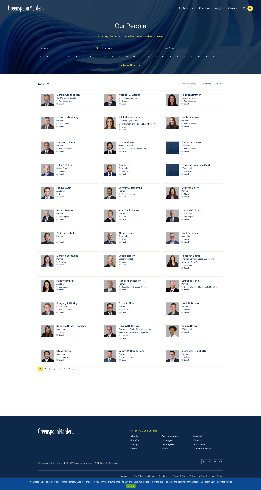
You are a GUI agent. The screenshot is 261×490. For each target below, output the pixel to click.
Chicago (134, 444)
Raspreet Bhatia (190, 255)
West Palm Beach (202, 448)
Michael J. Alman (66, 142)
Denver (62, 194)
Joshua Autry (64, 187)
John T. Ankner (65, 165)
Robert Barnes (64, 210)
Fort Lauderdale (65, 101)
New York (125, 171)
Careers (232, 8)
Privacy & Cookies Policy (184, 476)
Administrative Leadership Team (144, 36)
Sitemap (151, 476)
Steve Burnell (64, 350)
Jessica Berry (127, 255)
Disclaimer (164, 476)
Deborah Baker (190, 187)
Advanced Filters (129, 65)
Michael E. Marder (129, 94)
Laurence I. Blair (191, 280)
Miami (124, 127)
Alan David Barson (129, 210)
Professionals (187, 8)
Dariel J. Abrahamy (67, 117)
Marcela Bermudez (67, 255)
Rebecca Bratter (191, 94)
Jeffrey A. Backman (130, 187)
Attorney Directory (109, 36)
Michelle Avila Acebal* (132, 117)
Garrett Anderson (191, 142)
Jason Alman (126, 142)
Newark (125, 262)
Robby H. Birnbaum (130, 280)
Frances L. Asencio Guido (196, 165)
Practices (204, 8)
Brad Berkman (189, 232)
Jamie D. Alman (190, 117)
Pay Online (138, 476)
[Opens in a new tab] (203, 461)
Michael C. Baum (191, 210)
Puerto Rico (189, 171)
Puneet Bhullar (65, 280)
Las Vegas (167, 440)
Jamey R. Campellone (132, 350)
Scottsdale (199, 444)
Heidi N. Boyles (190, 303)
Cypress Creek (139, 287)
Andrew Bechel (65, 232)
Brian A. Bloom (127, 303)
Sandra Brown (189, 325)
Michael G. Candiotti (193, 350)
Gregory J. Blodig (66, 303)
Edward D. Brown (129, 325)
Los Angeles (64, 216)
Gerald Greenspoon (68, 94)
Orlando (125, 101)
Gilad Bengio (126, 232)
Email (61, 104)
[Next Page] (73, 369)
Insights (219, 8)
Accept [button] (131, 486)
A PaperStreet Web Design (211, 476)
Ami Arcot (124, 165)
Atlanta (134, 436)
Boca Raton (64, 124)
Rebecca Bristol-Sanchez (71, 325)
